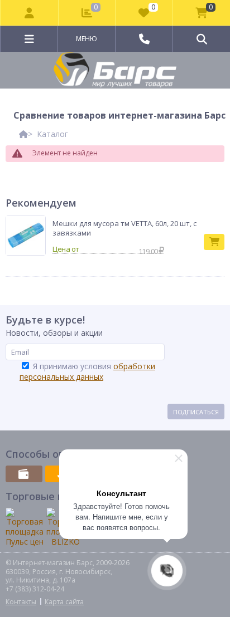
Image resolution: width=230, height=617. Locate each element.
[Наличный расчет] (24, 474)
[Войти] (30, 13)
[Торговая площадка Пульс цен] (25, 527)
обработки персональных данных (87, 371)
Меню (86, 38)
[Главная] (23, 134)
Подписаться (196, 412)
